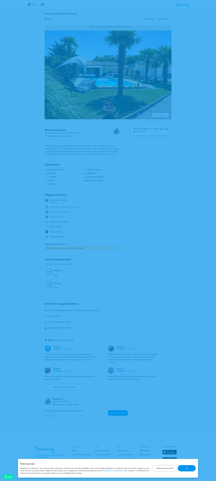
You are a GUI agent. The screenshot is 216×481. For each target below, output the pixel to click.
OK (187, 468)
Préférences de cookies (164, 468)
